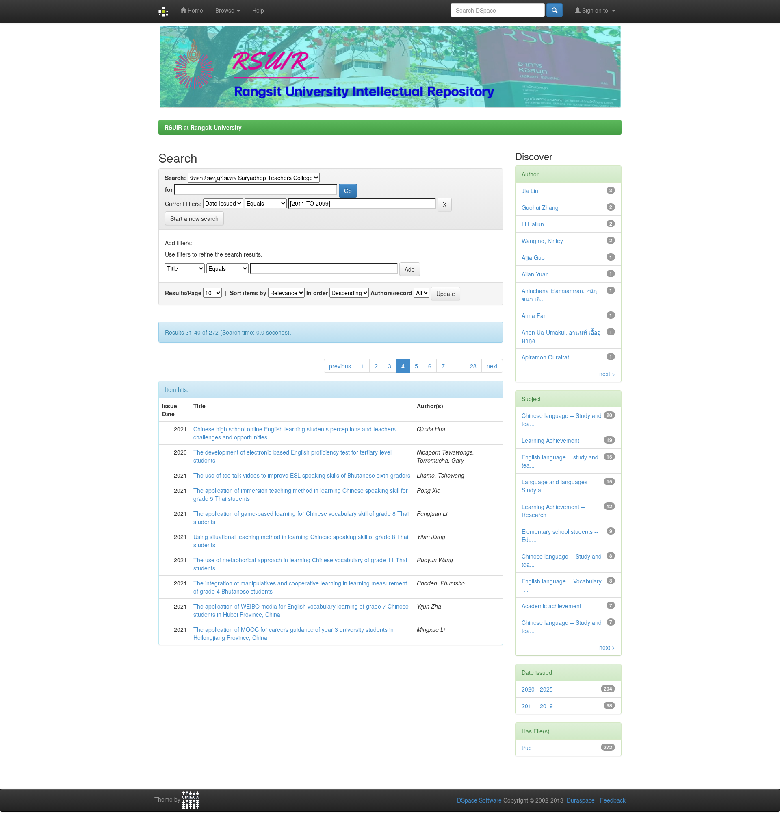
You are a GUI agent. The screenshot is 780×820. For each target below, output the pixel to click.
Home (194, 10)
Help (258, 10)
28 (473, 366)
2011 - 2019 (537, 706)
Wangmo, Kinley (542, 241)
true (527, 748)
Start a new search (194, 218)
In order (317, 293)
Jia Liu (530, 191)
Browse (225, 10)
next (492, 366)
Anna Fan (534, 315)
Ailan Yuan (535, 274)
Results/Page (183, 293)
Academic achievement (551, 606)
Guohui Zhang (540, 207)
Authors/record (391, 293)
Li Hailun (533, 224)
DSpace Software (479, 800)
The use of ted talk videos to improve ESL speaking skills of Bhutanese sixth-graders (301, 475)
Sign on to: (596, 10)
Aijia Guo (533, 257)
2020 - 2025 (537, 689)
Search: (175, 178)
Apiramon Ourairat (545, 357)
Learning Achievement (550, 440)
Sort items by (248, 293)
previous (340, 366)
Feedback (613, 800)
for (169, 189)
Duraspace (581, 800)
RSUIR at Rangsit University (203, 127)
